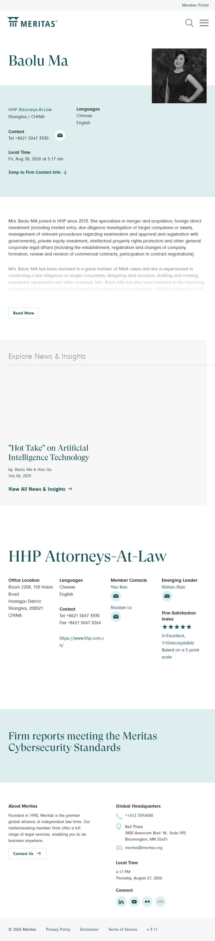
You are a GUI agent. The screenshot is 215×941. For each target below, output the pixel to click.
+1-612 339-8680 (139, 815)
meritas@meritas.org (143, 848)
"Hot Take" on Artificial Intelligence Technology (48, 452)
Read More (23, 313)
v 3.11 (152, 929)
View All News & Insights (36, 489)
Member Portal (195, 5)
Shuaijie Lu (121, 607)
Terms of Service (123, 929)
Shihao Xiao (173, 587)
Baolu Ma (23, 469)
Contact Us (23, 854)
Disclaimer (90, 929)
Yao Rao (119, 587)
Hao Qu (44, 469)
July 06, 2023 (19, 476)
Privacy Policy (59, 929)
